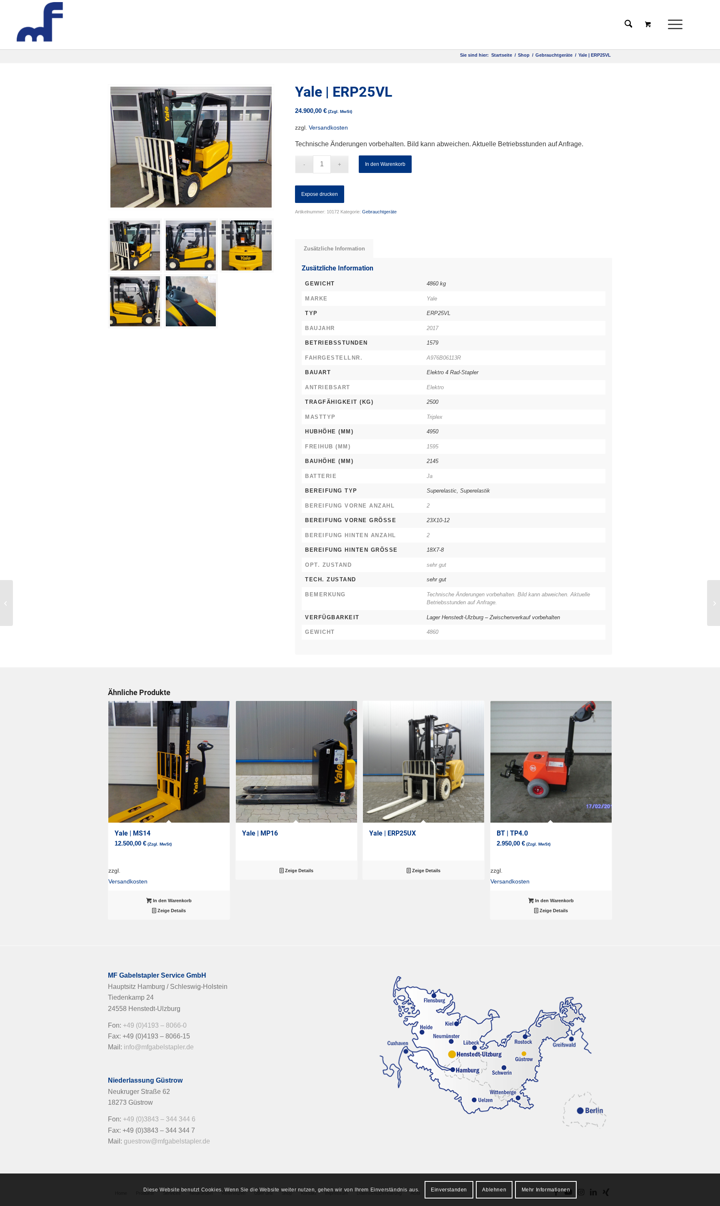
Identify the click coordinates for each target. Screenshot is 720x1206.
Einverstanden (449, 1190)
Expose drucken (319, 194)
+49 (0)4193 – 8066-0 (155, 1025)
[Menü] (672, 24)
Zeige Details (171, 910)
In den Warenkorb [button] (172, 900)
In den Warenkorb (385, 164)
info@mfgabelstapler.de (159, 1047)
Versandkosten (328, 127)
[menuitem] (677, 24)
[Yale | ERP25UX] (6, 603)
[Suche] (628, 24)
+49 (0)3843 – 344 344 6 (159, 1119)
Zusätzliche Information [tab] (334, 248)
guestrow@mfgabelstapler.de (167, 1141)
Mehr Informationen (546, 1190)
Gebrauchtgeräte (379, 211)
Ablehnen (494, 1190)
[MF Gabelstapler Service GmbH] (76, 24)
